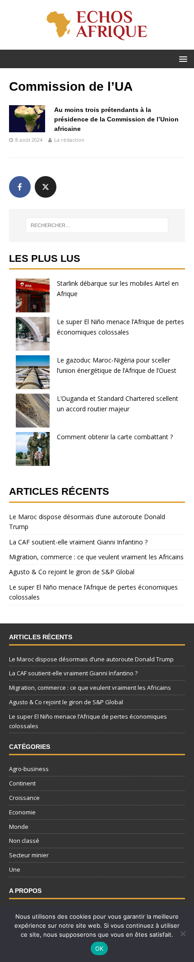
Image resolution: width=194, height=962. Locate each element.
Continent (22, 783)
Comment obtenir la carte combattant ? (115, 436)
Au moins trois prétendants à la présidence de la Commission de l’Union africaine (116, 119)
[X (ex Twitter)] (45, 187)
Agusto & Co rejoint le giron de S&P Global (71, 571)
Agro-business (29, 769)
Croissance (24, 798)
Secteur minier (29, 855)
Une (14, 869)
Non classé (24, 841)
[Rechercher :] (97, 225)
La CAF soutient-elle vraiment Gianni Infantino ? (78, 542)
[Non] (182, 933)
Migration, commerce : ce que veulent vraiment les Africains (96, 557)
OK (99, 948)
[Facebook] (20, 187)
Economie (22, 812)
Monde (18, 827)
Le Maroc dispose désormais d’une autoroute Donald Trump (91, 659)
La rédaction (69, 139)
